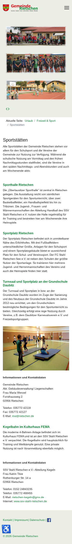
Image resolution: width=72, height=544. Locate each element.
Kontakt (7, 519)
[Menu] (66, 7)
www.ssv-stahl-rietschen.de (30, 501)
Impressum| (22, 519)
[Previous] (7, 108)
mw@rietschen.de (23, 415)
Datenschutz (37, 519)
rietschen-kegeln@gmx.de (28, 497)
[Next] (8, 108)
